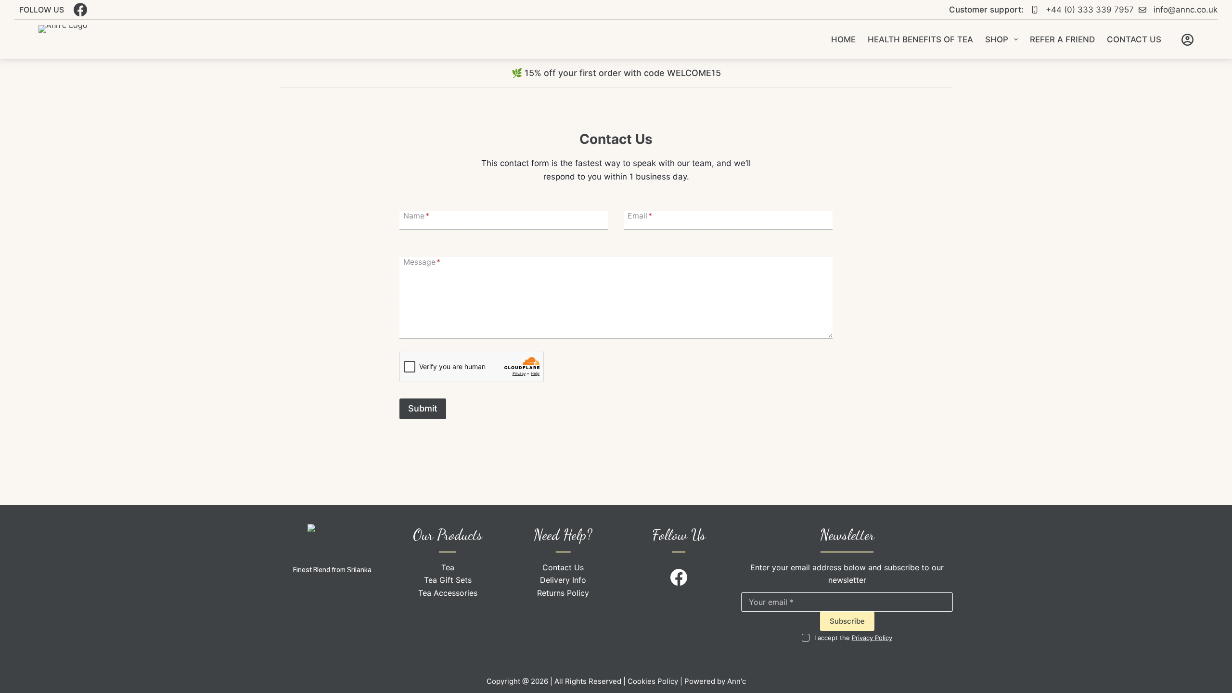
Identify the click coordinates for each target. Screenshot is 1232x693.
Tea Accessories (447, 593)
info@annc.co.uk (1186, 9)
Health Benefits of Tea (920, 39)
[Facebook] (80, 9)
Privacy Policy (872, 638)
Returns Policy (563, 593)
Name (416, 215)
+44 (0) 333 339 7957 (1090, 9)
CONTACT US (1134, 39)
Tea (447, 567)
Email (640, 215)
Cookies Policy (653, 681)
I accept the (853, 638)
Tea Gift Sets (448, 580)
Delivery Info (563, 580)
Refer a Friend (1062, 39)
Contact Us (563, 567)
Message (421, 262)
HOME (843, 39)
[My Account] (1187, 40)
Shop (996, 39)
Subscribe (847, 621)
